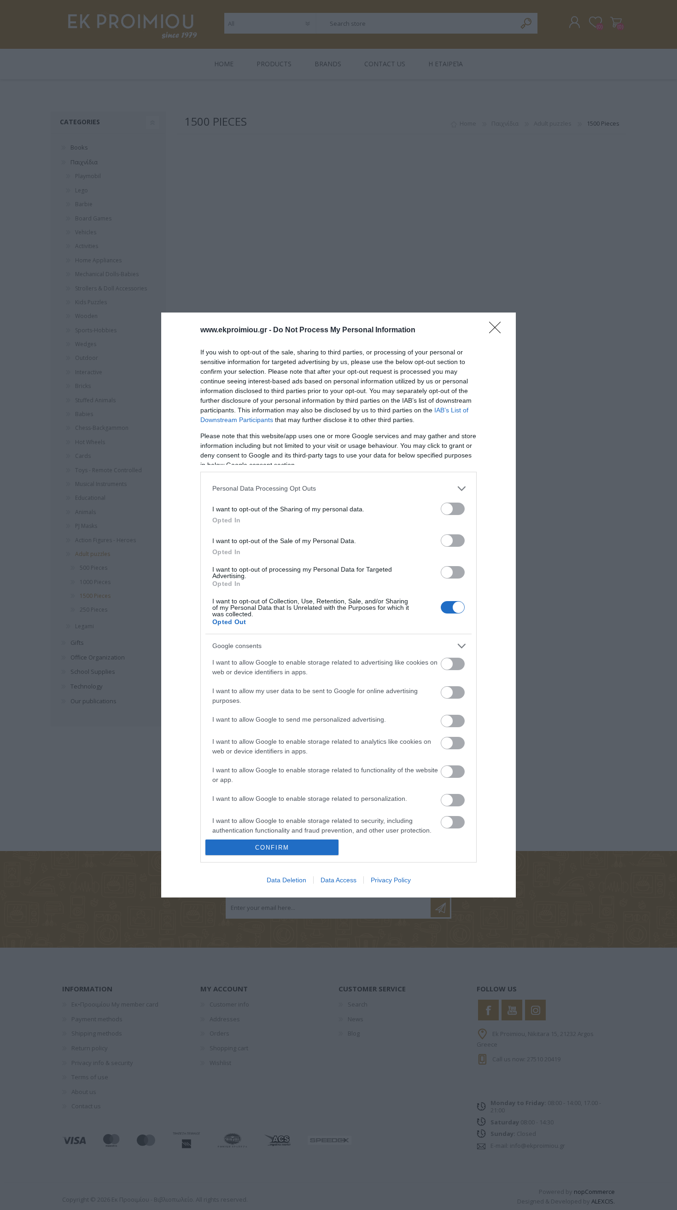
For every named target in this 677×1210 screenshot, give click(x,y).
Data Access (338, 880)
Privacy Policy (391, 880)
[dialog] (338, 605)
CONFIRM (272, 847)
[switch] (453, 509)
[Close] (498, 330)
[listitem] (338, 488)
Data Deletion (286, 880)
